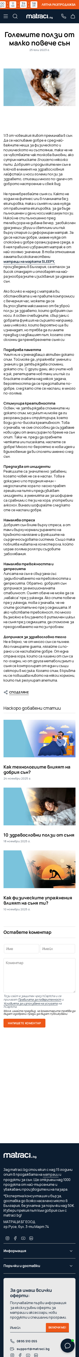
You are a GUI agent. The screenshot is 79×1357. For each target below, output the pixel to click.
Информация (15, 1250)
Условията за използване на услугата (31, 1003)
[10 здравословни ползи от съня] (39, 806)
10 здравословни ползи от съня (39, 835)
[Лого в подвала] (20, 1156)
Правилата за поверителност (39, 999)
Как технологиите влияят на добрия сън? (37, 769)
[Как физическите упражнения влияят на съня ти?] (39, 869)
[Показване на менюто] (5, 16)
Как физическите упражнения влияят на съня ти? (38, 900)
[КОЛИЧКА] (72, 16)
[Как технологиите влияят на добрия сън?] (39, 739)
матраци (51, 1174)
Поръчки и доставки (22, 1265)
